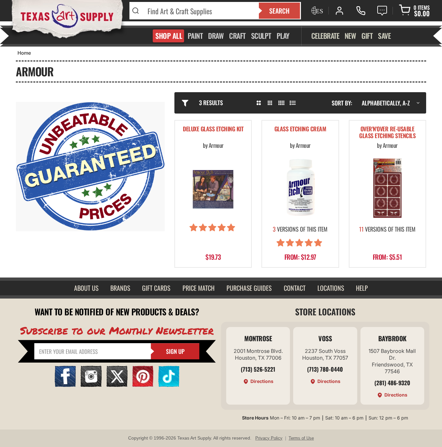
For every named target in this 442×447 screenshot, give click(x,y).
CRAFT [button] (237, 35)
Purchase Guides (249, 288)
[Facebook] (65, 384)
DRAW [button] (216, 35)
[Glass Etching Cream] (300, 188)
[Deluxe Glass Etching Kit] (213, 188)
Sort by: (342, 103)
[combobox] (199, 11)
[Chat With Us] (382, 10)
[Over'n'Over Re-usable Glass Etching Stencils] (387, 188)
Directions (261, 381)
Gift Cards (156, 288)
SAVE (384, 35)
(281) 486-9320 (392, 382)
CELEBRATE (325, 35)
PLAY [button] (283, 35)
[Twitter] (116, 384)
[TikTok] (168, 384)
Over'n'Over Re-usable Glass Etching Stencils (387, 132)
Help (362, 288)
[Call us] (360, 10)
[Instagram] (91, 384)
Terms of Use (301, 438)
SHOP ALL (168, 35)
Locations (330, 288)
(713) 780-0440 (325, 369)
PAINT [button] (195, 35)
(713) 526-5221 (258, 369)
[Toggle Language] (316, 11)
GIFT (366, 35)
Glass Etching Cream (300, 129)
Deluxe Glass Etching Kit (213, 129)
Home (24, 53)
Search (279, 11)
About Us (86, 288)
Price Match (198, 288)
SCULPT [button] (261, 35)
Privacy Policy (268, 438)
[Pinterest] (142, 384)
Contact (294, 288)
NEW (350, 35)
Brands (120, 288)
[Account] (339, 10)
